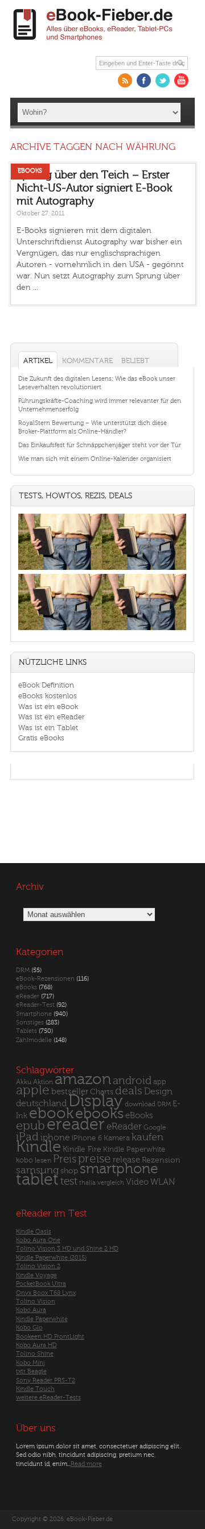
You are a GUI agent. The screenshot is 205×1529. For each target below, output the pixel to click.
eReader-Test (35, 1005)
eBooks (30, 170)
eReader (27, 996)
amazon (83, 1079)
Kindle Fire (82, 1149)
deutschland (41, 1103)
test (68, 1181)
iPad (27, 1136)
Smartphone (34, 1014)
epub (30, 1126)
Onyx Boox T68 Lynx (46, 1293)
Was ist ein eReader (51, 717)
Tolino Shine (35, 1353)
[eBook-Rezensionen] (60, 630)
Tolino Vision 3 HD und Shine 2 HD (67, 1248)
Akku (23, 1082)
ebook (51, 1113)
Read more (86, 1464)
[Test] (60, 569)
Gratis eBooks (41, 738)
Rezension (161, 1160)
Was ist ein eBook (48, 706)
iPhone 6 (87, 1138)
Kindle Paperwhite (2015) (51, 1257)
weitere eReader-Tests (48, 1397)
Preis (64, 1159)
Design (158, 1091)
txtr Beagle (31, 1371)
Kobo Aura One (38, 1240)
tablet (37, 1179)
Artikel (37, 360)
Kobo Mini (30, 1362)
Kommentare (87, 360)
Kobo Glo (29, 1327)
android (132, 1081)
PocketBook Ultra (41, 1284)
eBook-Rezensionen (45, 978)
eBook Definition (46, 685)
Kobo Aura (31, 1310)
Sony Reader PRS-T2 (45, 1380)
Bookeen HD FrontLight (50, 1336)
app (159, 1082)
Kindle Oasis (33, 1231)
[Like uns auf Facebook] (143, 80)
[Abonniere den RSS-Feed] (125, 80)
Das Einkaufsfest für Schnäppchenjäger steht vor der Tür (99, 445)
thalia (87, 1182)
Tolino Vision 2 (38, 1266)
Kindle (38, 1147)
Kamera (117, 1138)
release (126, 1160)
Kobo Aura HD (36, 1345)
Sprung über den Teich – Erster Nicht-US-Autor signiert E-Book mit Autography (94, 188)
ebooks (99, 1113)
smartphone (119, 1169)
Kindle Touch (35, 1389)
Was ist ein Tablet (48, 727)
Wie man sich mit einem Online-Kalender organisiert (94, 459)
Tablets (26, 1031)
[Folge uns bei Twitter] (162, 80)
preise (94, 1158)
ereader (76, 1124)
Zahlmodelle (34, 1040)
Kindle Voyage (36, 1275)
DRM (23, 970)
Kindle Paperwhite (134, 1149)
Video (137, 1182)
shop (69, 1170)
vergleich (110, 1182)
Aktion (43, 1082)
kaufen (147, 1137)
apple (33, 1090)
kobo (24, 1160)
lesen (43, 1160)
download (140, 1104)
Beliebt (135, 360)
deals (128, 1091)
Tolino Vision (35, 1301)
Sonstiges (30, 1022)
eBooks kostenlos (47, 695)
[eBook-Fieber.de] (93, 43)
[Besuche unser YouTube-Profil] (181, 80)
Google (155, 1127)
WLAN (162, 1182)
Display (95, 1101)
